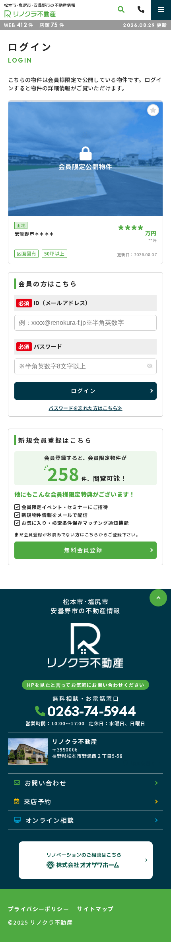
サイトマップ (95, 908)
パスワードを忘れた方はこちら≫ (85, 407)
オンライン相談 (49, 820)
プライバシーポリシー (38, 908)
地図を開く (143, 763)
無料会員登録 (83, 550)
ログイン (84, 391)
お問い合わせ (46, 783)
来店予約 (38, 801)
